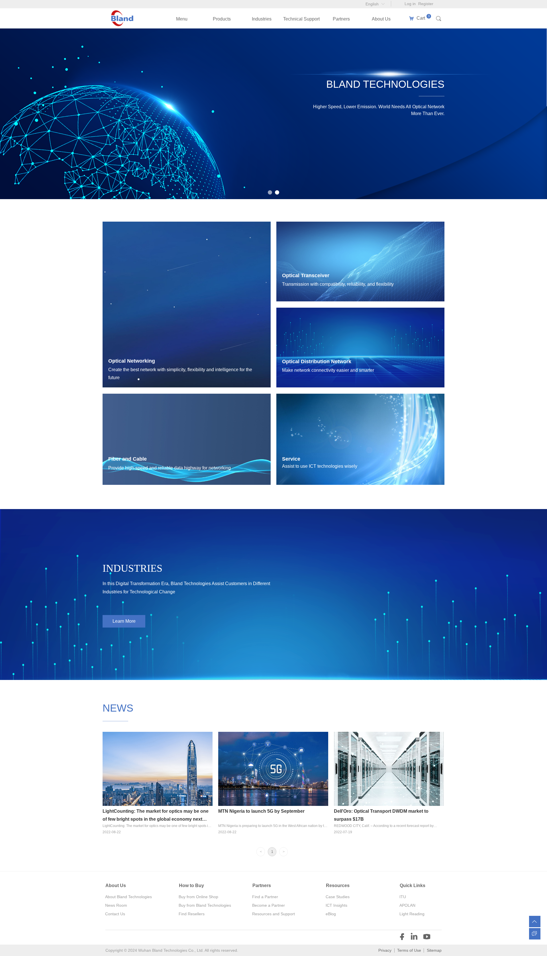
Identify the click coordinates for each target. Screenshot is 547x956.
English (372, 4)
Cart (421, 18)
